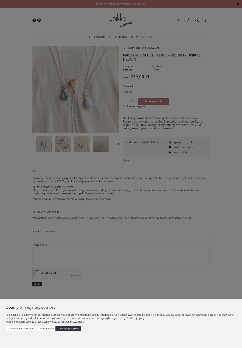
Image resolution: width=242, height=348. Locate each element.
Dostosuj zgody (46, 328)
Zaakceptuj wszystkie (68, 328)
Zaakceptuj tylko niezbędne (21, 328)
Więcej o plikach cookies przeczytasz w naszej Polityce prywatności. (45, 321)
